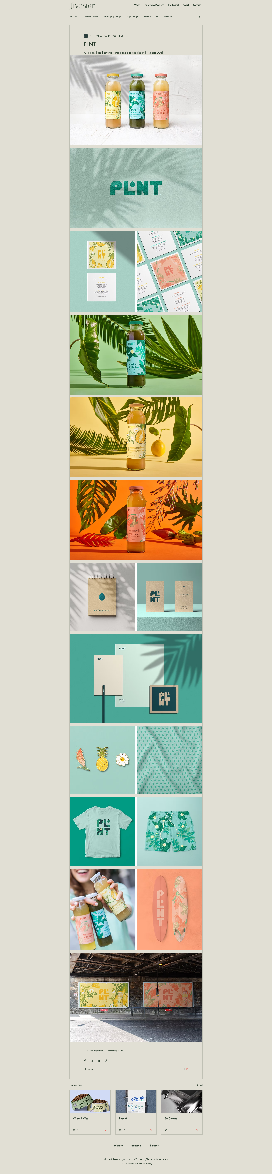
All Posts (73, 16)
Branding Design (90, 16)
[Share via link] (105, 1060)
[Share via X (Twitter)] (92, 1060)
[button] (199, 16)
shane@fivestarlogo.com (117, 1159)
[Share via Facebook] (85, 1060)
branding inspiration (94, 1050)
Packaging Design (112, 16)
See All (200, 1085)
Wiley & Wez (80, 1118)
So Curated (171, 1118)
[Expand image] (136, 100)
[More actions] (186, 36)
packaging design (115, 1050)
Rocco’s (123, 1118)
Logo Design (132, 16)
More (166, 16)
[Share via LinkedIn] (98, 1060)
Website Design (151, 16)
